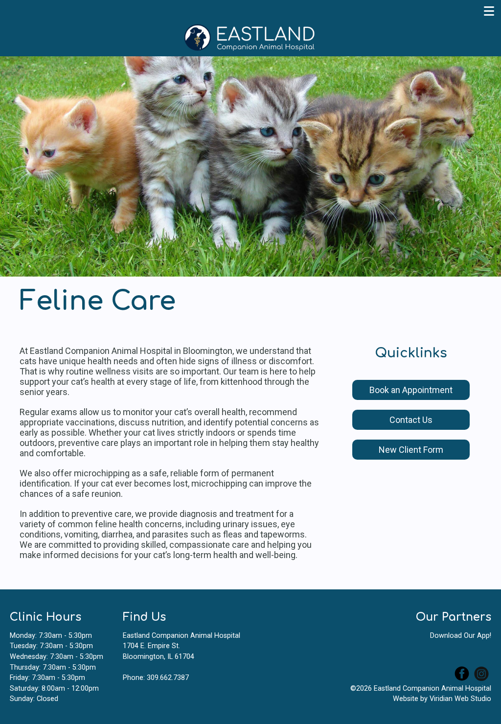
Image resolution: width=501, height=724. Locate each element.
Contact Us (411, 420)
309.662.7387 (168, 678)
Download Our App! (460, 635)
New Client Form (411, 449)
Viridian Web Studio (460, 699)
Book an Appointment (411, 390)
